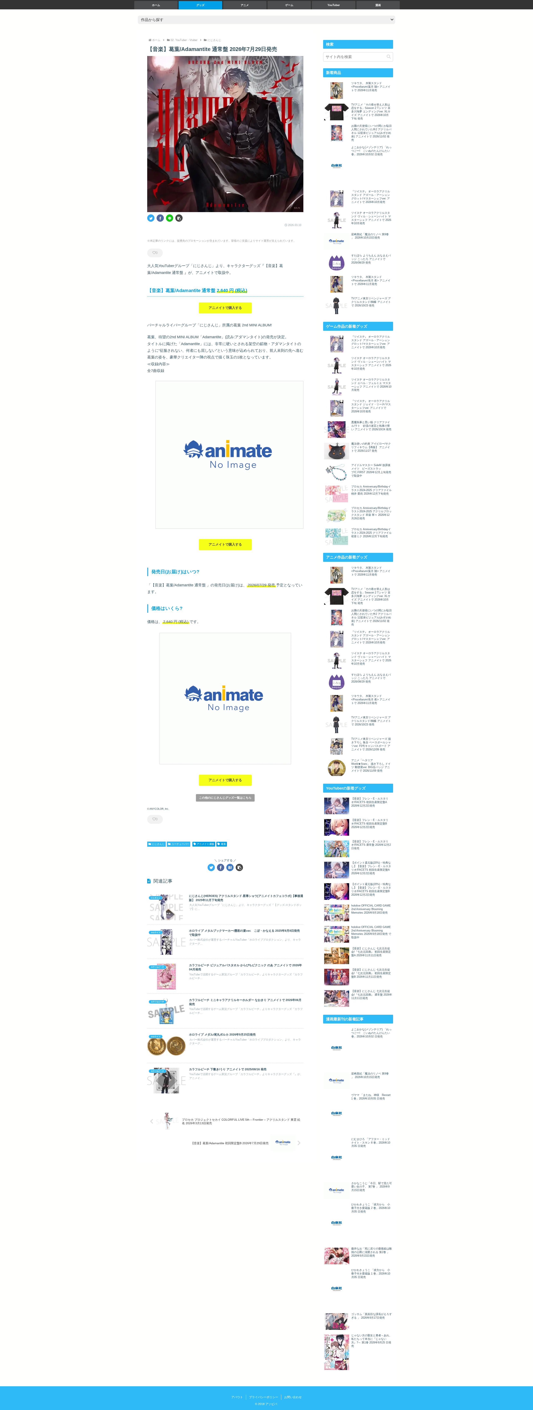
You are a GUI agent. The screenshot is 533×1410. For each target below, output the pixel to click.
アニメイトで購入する (225, 308)
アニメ (245, 5)
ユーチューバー (180, 844)
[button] (179, 218)
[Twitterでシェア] (150, 218)
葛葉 (223, 844)
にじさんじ (158, 844)
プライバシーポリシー (263, 1397)
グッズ (200, 5)
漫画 (378, 5)
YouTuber (334, 5)
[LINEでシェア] (169, 218)
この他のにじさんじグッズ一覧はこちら (225, 797)
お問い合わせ (293, 1397)
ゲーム (289, 5)
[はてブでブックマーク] (230, 867)
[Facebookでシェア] (160, 218)
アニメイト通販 (205, 844)
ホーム (156, 5)
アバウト (237, 1397)
